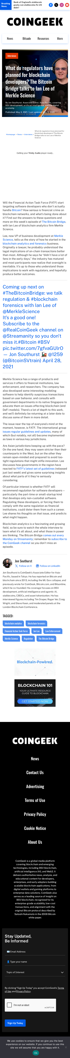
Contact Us (35, 772)
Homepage (10, 134)
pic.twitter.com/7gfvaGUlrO (33, 348)
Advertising (35, 786)
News (10, 38)
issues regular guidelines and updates (27, 431)
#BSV (44, 342)
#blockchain (44, 299)
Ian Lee (36, 631)
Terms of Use (35, 800)
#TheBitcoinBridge (23, 293)
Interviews (11, 55)
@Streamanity (18, 336)
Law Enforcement (52, 631)
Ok (35, 1053)
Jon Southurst (15, 102)
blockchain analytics (13, 623)
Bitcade (27, 38)
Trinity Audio (34, 153)
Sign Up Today (15, 1023)
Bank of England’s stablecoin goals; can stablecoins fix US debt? (28, 5)
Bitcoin (16, 210)
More (60, 38)
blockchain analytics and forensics (25, 243)
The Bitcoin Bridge (53, 221)
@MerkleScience (21, 311)
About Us (35, 842)
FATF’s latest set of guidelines (35, 468)
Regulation (28, 638)
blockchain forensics (36, 623)
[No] (65, 1047)
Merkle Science (11, 638)
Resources (43, 38)
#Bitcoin (27, 342)
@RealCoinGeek (20, 329)
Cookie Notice (35, 828)
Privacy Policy (35, 814)
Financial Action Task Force (16, 631)
